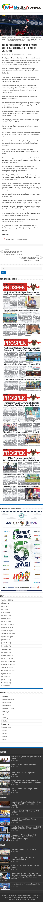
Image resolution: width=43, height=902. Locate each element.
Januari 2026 (5, 621)
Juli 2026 (4, 603)
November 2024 (6, 664)
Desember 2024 (6, 661)
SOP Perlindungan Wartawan (29, 897)
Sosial (5, 730)
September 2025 (6, 634)
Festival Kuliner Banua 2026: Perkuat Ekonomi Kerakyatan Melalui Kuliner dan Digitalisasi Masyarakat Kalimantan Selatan (26, 876)
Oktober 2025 (5, 630)
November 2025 (6, 627)
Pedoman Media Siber (24, 895)
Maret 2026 (4, 615)
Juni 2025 (4, 643)
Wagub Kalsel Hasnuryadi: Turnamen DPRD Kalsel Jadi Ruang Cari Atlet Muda (26, 781)
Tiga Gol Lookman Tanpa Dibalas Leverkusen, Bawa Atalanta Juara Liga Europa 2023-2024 (29, 258)
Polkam (5, 721)
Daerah (5, 696)
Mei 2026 (4, 609)
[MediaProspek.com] (21, 6)
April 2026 (4, 612)
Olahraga (16, 54)
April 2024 (4, 686)
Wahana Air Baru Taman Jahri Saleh (24, 764)
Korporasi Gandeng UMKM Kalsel (23, 849)
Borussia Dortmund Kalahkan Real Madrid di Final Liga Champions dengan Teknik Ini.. (13, 252)
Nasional (5, 715)
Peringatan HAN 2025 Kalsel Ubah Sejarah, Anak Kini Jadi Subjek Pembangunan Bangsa (23, 837)
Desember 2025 (6, 624)
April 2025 (4, 649)
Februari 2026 (5, 618)
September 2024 (6, 670)
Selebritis (6, 724)
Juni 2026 (4, 606)
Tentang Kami (12, 895)
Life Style (6, 712)
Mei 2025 (4, 646)
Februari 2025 (5, 655)
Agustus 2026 (5, 600)
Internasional (7, 705)
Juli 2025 (4, 640)
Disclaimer (16, 897)
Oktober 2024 (5, 667)
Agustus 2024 (5, 673)
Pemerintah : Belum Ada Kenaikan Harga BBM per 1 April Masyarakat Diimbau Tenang (26, 804)
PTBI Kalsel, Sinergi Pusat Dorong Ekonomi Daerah (23, 820)
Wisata (5, 739)
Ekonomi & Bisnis (8, 699)
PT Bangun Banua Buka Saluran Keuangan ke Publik (22, 858)
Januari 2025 (5, 658)
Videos (5, 736)
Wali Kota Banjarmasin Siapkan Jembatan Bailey (26, 757)
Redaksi (4, 895)
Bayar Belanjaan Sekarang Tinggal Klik (25, 884)
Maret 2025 (4, 652)
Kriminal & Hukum (8, 709)
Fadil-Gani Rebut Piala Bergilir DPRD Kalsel (24, 789)
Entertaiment (7, 702)
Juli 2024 (4, 676)
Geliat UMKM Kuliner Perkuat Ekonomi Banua (25, 866)
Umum (22, 54)
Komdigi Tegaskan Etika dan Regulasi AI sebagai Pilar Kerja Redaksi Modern (26, 828)
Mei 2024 (4, 683)
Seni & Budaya (7, 727)
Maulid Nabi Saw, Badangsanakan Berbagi (23, 773)
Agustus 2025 (5, 637)
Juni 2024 (4, 680)
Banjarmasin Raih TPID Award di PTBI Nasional (25, 812)
